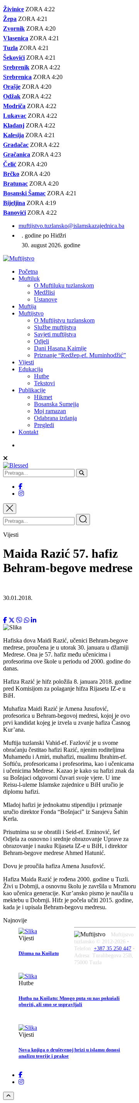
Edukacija (31, 369)
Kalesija (13, 135)
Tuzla (10, 48)
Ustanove (45, 299)
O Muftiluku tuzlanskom (64, 285)
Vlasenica (15, 38)
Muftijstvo (31, 313)
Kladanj (13, 125)
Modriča (14, 106)
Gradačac (16, 144)
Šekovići (14, 57)
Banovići (14, 212)
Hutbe (41, 376)
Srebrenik (16, 67)
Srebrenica (17, 77)
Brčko (11, 174)
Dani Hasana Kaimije (60, 348)
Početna (28, 271)
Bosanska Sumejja (56, 404)
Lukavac (14, 115)
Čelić (9, 164)
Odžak (11, 96)
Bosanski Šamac (24, 193)
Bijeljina (14, 203)
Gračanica (16, 154)
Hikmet (43, 397)
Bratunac (15, 183)
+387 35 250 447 (112, 948)
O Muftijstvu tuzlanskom (64, 320)
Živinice (13, 9)
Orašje (11, 86)
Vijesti (26, 362)
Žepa (10, 19)
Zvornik (14, 28)
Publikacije (32, 390)
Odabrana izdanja (55, 418)
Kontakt (28, 432)
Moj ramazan (50, 411)
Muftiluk (29, 278)
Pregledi (44, 425)
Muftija (27, 306)
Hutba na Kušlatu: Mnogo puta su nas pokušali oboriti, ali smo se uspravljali (69, 1001)
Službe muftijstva (55, 327)
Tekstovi (44, 383)
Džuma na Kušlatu (39, 953)
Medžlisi (44, 292)
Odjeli (41, 341)
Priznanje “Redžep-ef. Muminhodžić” (80, 355)
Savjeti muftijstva (55, 334)
